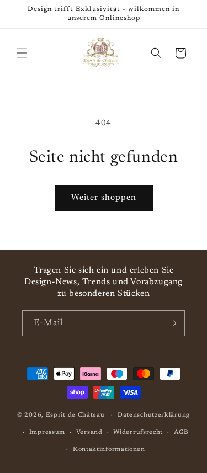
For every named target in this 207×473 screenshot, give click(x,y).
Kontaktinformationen (109, 450)
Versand (89, 432)
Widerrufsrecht (138, 432)
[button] (22, 53)
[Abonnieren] (172, 323)
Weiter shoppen (103, 198)
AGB (181, 432)
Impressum (47, 432)
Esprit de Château (75, 415)
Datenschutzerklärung (154, 415)
